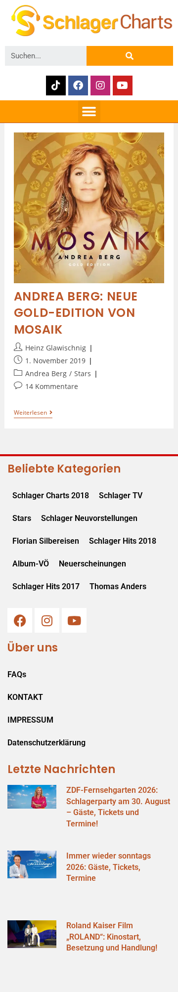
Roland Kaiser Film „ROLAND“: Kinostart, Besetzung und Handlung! (111, 936)
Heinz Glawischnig (55, 347)
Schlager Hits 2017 (46, 586)
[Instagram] (100, 85)
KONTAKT (25, 697)
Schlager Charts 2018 (50, 495)
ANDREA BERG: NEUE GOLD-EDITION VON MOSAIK (76, 313)
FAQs (16, 674)
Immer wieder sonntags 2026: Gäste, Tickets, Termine (108, 867)
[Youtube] (123, 85)
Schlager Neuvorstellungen (89, 518)
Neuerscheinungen (92, 563)
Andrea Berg (46, 373)
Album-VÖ (30, 563)
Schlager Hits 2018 (122, 541)
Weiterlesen (33, 413)
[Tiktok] (56, 85)
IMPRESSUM (30, 720)
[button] (89, 111)
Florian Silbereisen (45, 541)
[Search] (130, 56)
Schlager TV (120, 495)
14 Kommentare (51, 386)
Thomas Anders (117, 586)
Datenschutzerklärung (46, 742)
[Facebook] (78, 85)
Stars (82, 373)
